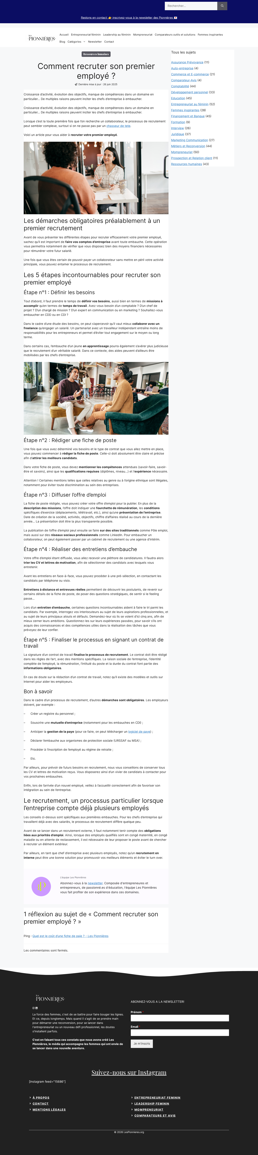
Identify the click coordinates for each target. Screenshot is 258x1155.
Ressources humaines (186, 164)
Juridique (177, 134)
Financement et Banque (188, 116)
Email (135, 1026)
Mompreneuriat (142, 34)
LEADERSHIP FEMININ (151, 1103)
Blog (62, 41)
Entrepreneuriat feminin (157, 1097)
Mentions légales (49, 1109)
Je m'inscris (142, 1043)
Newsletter (95, 41)
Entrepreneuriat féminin (86, 34)
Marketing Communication (189, 140)
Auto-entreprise (182, 68)
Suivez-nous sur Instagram (129, 1072)
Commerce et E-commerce (190, 74)
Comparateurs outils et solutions (175, 34)
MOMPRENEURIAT (149, 1109)
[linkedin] (36, 1008)
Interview (177, 128)
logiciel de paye (139, 731)
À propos (41, 1097)
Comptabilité (180, 86)
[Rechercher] (222, 6)
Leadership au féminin (117, 34)
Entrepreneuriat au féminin (190, 104)
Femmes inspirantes (210, 34)
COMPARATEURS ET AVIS (155, 1115)
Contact (109, 41)
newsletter (95, 883)
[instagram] (33, 1008)
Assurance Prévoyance (187, 62)
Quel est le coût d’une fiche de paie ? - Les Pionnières (70, 936)
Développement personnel (189, 92)
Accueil (64, 34)
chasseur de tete (118, 126)
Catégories (74, 41)
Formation (178, 122)
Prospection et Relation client (191, 158)
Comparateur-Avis (184, 80)
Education (178, 98)
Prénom (137, 1012)
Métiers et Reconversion (188, 146)
